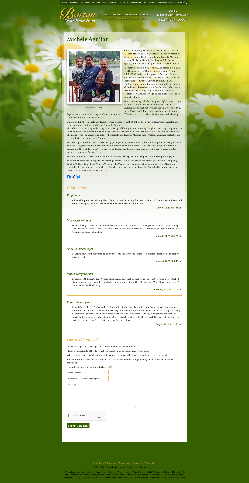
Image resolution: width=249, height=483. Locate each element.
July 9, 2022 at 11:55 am (169, 324)
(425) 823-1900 (172, 19)
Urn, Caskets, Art (87, 2)
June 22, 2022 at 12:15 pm (168, 289)
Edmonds (123, 18)
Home (64, 2)
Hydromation (101, 2)
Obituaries (113, 2)
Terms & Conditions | (108, 463)
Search (185, 2)
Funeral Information (164, 2)
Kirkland (134, 18)
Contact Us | (138, 463)
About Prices (149, 2)
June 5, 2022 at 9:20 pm (169, 236)
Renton (143, 18)
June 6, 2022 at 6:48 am (169, 261)
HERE (109, 367)
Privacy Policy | (125, 463)
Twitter (73, 177)
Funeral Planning (134, 2)
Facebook (69, 177)
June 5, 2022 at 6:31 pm (169, 207)
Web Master (150, 463)
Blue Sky (78, 177)
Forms (122, 2)
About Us (74, 2)
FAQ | (96, 463)
